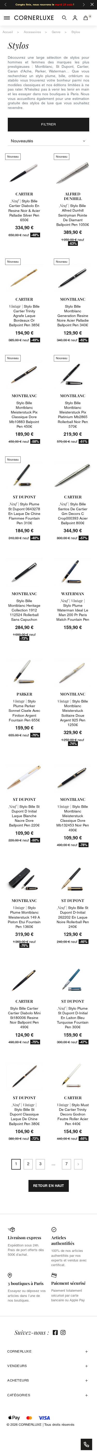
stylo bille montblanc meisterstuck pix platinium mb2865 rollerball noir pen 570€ (73, 415)
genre (56, 32)
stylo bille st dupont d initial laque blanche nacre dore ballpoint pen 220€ (24, 816)
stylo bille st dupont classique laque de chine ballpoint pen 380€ (24, 1114)
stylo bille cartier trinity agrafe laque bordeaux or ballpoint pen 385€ (24, 315)
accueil (8, 32)
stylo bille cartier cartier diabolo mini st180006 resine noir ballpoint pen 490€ (24, 1017)
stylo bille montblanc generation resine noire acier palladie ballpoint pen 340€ (73, 315)
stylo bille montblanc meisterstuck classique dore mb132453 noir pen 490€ (72, 818)
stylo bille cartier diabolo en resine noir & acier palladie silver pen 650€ (24, 210)
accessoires (32, 32)
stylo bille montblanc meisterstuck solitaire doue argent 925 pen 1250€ (72, 713)
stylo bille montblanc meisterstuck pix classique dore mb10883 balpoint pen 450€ (24, 415)
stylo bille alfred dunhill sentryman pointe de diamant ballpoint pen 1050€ (72, 215)
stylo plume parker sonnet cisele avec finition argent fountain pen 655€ (24, 710)
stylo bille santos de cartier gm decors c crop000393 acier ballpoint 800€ (73, 513)
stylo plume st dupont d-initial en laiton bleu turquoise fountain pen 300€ (72, 1017)
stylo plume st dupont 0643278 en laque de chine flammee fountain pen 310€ (24, 513)
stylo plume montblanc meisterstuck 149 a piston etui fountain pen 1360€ (24, 917)
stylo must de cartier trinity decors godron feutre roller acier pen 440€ (73, 1114)
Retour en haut (48, 1186)
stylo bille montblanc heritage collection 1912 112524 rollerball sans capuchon (24, 610)
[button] (64, 18)
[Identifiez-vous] (75, 18)
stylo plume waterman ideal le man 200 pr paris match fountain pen (72, 610)
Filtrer (48, 124)
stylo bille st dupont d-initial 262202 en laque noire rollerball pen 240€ (73, 917)
